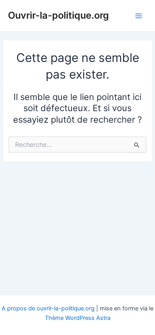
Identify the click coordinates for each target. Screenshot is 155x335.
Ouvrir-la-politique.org (58, 15)
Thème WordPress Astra (77, 318)
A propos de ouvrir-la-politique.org (48, 308)
